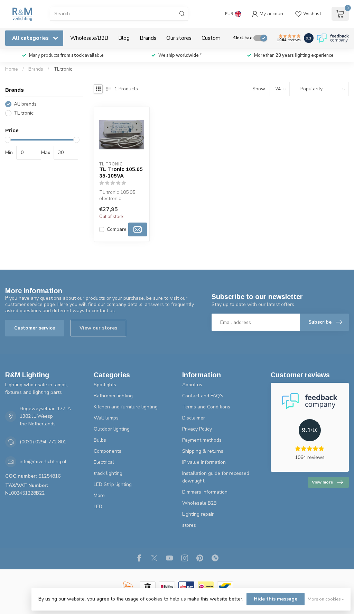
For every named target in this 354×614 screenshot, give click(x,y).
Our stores (179, 38)
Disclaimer (193, 418)
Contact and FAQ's (202, 395)
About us (192, 384)
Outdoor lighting (112, 429)
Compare (117, 229)
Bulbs (100, 440)
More (99, 495)
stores (189, 525)
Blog (124, 38)
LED (98, 506)
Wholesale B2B (199, 503)
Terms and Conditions (206, 407)
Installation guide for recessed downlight (215, 477)
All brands (25, 104)
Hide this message (275, 599)
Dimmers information (204, 492)
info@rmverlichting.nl (43, 461)
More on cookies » (326, 599)
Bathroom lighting (113, 395)
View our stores (98, 328)
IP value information (204, 462)
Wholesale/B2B (89, 38)
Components (107, 451)
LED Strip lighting (113, 484)
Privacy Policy (197, 429)
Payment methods (202, 440)
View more (322, 482)
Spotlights (105, 384)
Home (11, 69)
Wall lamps (106, 418)
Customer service (34, 328)
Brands (148, 38)
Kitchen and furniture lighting (126, 407)
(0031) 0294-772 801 (43, 442)
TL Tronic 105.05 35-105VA (121, 172)
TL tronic (63, 69)
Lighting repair (198, 514)
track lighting (108, 473)
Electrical (104, 462)
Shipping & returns (202, 451)
